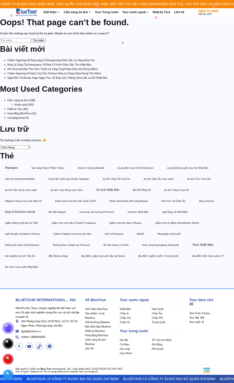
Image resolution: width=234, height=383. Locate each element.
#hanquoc (11, 167)
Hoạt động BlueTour (19, 113)
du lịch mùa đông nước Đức (67, 189)
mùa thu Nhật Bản (138, 211)
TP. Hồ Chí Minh (161, 340)
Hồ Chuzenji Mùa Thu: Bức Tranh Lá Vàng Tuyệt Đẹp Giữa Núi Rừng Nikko (52, 68)
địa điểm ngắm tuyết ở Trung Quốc (158, 255)
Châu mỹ (125, 317)
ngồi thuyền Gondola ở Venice (22, 233)
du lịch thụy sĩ (142, 189)
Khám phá (21, 104)
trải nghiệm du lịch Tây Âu (20, 255)
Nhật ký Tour (161, 12)
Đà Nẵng (157, 344)
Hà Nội (124, 340)
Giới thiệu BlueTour (96, 308)
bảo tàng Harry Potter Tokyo (48, 167)
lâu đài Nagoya (57, 211)
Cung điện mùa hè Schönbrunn (135, 167)
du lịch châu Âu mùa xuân (158, 178)
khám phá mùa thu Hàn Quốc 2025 (75, 200)
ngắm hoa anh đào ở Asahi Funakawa (74, 222)
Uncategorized (16, 117)
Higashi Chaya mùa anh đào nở (23, 200)
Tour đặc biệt (196, 317)
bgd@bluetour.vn (31, 331)
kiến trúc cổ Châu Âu (173, 200)
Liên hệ (179, 12)
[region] (117, 4)
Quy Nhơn (126, 353)
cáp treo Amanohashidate (20, 178)
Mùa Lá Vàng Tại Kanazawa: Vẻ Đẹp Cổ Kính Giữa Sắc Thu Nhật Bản (49, 64)
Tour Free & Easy (199, 313)
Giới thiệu (50, 12)
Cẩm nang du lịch (76, 12)
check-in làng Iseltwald (91, 167)
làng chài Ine (206, 200)
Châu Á (124, 313)
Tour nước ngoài (134, 12)
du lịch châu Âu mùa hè (116, 178)
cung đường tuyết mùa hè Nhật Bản (188, 167)
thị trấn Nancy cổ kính (116, 244)
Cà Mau (124, 344)
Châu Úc (125, 322)
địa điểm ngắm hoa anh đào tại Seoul (103, 255)
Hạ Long (125, 348)
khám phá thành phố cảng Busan (129, 200)
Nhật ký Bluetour (95, 330)
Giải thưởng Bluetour (97, 322)
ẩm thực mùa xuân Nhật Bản (21, 266)
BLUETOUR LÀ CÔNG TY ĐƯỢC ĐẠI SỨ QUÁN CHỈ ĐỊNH (65, 379)
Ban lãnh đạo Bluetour (98, 326)
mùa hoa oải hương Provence (97, 211)
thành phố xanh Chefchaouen (22, 244)
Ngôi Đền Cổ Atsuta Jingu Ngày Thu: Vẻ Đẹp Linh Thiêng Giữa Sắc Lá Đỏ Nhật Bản (57, 77)
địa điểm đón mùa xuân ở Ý (208, 255)
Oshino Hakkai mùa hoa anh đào (72, 233)
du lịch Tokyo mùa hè (176, 189)
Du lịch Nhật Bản (107, 190)
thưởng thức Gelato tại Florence (71, 244)
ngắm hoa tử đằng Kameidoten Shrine (177, 222)
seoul (140, 233)
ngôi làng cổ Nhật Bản (175, 211)
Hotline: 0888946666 (33, 336)
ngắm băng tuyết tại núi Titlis (21, 222)
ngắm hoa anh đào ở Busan (125, 222)
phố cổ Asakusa (114, 233)
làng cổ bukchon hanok (20, 211)
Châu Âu (157, 313)
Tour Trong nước (107, 12)
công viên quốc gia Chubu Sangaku (68, 178)
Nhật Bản (125, 308)
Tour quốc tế (196, 321)
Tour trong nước (134, 331)
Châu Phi (157, 317)
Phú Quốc (158, 348)
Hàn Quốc (158, 308)
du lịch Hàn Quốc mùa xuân (21, 189)
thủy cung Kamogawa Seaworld (160, 244)
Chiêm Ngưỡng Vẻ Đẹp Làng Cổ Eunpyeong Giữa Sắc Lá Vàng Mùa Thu (51, 60)
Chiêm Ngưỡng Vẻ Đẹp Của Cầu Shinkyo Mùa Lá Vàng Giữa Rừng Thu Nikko (54, 73)
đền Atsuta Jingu (58, 255)
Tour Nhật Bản (202, 245)
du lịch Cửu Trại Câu (199, 178)
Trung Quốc (159, 322)
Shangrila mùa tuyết (169, 233)
